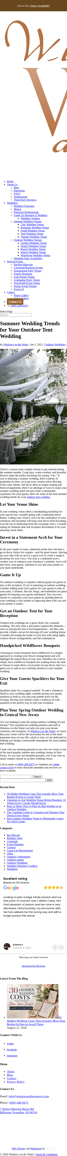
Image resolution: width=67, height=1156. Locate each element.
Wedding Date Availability (28, 258)
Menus (17, 209)
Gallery (11, 292)
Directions (19, 190)
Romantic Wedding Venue (35, 227)
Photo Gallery (21, 295)
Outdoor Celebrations (18, 856)
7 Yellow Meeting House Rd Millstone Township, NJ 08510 (18, 1110)
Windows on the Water (15, 344)
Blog (16, 187)
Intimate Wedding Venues (28, 221)
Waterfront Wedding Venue (35, 255)
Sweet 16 (19, 289)
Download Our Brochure (33, 966)
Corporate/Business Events (28, 267)
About (10, 1071)
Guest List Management (20, 850)
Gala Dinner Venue (24, 276)
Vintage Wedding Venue (34, 236)
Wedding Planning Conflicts (22, 865)
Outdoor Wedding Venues (28, 239)
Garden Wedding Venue (34, 243)
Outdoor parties (15, 859)
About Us (12, 184)
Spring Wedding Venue (33, 252)
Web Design (18, 1148)
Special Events (15, 261)
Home (10, 181)
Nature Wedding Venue (33, 246)
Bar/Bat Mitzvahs (23, 264)
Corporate (12, 841)
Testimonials (20, 196)
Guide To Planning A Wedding (30, 215)
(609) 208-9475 (26, 764)
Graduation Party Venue (27, 280)
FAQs (17, 193)
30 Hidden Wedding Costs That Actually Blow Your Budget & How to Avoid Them (35, 795)
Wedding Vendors (30, 218)
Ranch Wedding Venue (33, 249)
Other (10, 853)
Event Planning (15, 844)
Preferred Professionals (26, 212)
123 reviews (22, 882)
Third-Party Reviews (25, 199)
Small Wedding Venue (33, 230)
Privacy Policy (16, 1081)
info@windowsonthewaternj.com (29, 1096)
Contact (11, 1078)
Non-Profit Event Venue (27, 283)
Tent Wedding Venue (32, 233)
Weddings (12, 202)
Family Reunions (23, 273)
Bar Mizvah (13, 835)
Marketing (36, 1148)
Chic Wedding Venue (32, 224)
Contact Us (15, 301)
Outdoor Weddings (55, 344)
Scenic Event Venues (25, 286)
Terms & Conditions (47, 1154)
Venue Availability (40, 5)
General (11, 847)
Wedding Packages (24, 206)
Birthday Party (15, 838)
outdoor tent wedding (38, 497)
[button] (61, 947)
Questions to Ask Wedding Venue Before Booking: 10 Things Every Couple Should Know (36, 802)
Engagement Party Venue (27, 270)
